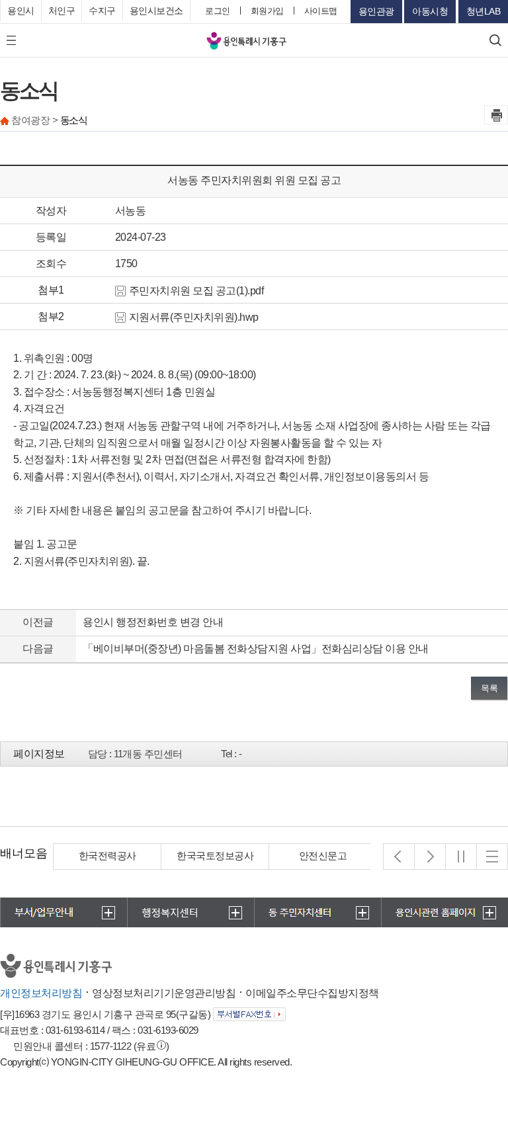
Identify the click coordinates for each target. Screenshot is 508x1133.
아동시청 (430, 11)
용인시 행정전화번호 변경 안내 (153, 622)
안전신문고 (323, 855)
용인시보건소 (156, 10)
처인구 (61, 10)
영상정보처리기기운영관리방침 (163, 993)
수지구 (102, 10)
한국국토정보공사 (215, 855)
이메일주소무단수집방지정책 (312, 993)
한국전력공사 (107, 855)
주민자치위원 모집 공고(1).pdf (196, 290)
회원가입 (267, 11)
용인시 (20, 10)
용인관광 (376, 11)
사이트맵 (320, 11)
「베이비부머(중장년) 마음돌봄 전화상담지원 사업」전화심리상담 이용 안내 (256, 648)
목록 (489, 688)
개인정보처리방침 (41, 993)
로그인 (217, 11)
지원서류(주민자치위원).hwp (194, 317)
